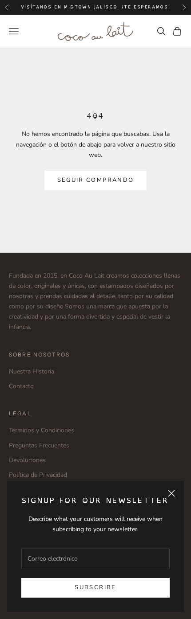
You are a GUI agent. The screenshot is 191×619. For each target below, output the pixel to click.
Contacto (21, 386)
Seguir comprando (95, 180)
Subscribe (95, 587)
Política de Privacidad (38, 475)
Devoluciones (27, 460)
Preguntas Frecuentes (39, 445)
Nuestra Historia (31, 371)
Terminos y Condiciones (41, 430)
